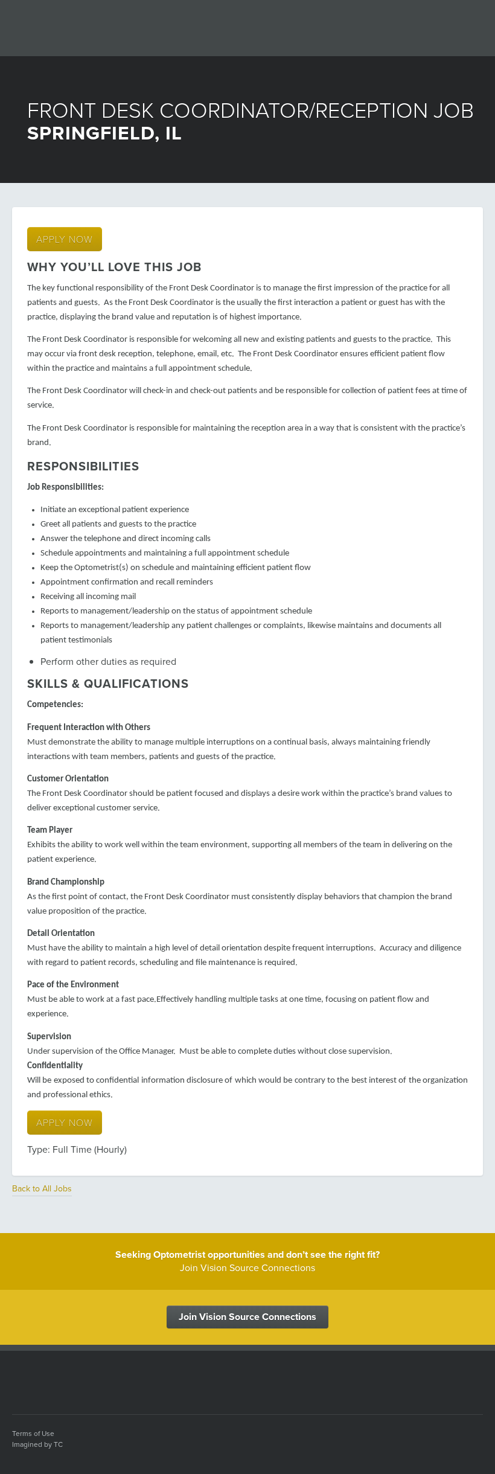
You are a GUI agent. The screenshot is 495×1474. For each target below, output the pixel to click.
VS (45, 1380)
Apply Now (64, 238)
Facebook (359, 1437)
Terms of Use (33, 1433)
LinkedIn (428, 1437)
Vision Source (82, 26)
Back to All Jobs (42, 1188)
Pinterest (451, 1437)
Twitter (405, 1437)
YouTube (382, 1437)
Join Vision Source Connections (247, 1317)
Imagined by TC (37, 1444)
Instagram (474, 1437)
